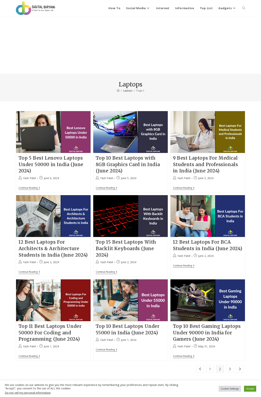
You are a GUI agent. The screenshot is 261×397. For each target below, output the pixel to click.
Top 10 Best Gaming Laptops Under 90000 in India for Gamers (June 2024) (207, 332)
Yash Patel (29, 178)
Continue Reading (29, 188)
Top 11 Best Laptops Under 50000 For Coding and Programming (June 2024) (50, 332)
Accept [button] (250, 388)
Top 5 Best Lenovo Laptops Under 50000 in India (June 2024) (51, 164)
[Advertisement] (130, 45)
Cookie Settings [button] (230, 388)
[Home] (118, 90)
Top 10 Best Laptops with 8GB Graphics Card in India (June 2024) (128, 164)
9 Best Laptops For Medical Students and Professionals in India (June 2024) (205, 164)
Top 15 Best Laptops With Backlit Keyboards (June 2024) (126, 248)
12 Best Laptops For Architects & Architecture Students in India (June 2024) (53, 248)
